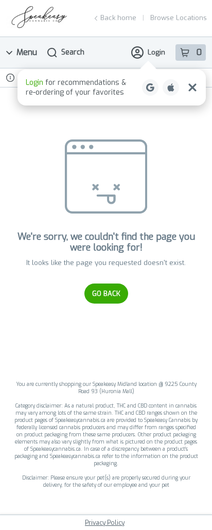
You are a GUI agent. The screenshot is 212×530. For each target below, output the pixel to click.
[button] (111, 87)
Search (72, 52)
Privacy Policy (105, 523)
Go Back (106, 293)
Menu (26, 52)
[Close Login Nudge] (192, 87)
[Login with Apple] (171, 87)
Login (156, 52)
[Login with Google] (150, 87)
